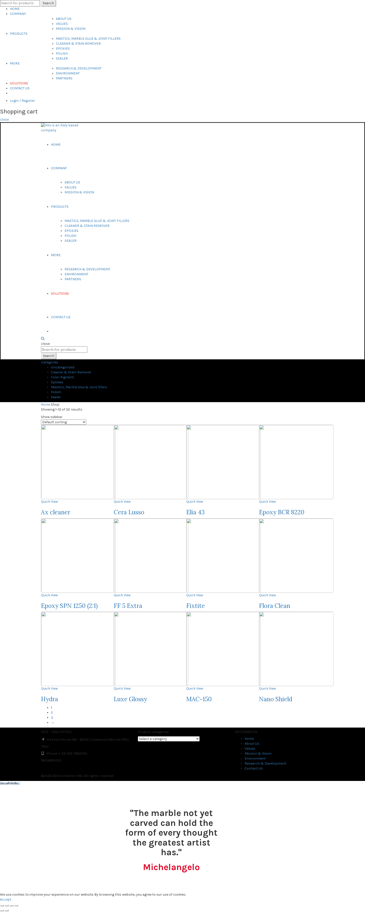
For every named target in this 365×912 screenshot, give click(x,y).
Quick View (49, 501)
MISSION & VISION (70, 29)
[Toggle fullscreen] (11, 905)
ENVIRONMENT (68, 73)
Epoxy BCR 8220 (281, 512)
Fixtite (195, 606)
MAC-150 (199, 699)
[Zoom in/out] (16, 905)
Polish (56, 392)
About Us (252, 743)
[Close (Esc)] (2, 905)
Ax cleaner (55, 512)
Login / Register (22, 101)
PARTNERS (64, 78)
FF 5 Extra (128, 606)
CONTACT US (20, 88)
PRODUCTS (19, 34)
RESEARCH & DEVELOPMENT (79, 68)
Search (48, 3)
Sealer (56, 397)
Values (250, 748)
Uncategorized (62, 367)
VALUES (62, 24)
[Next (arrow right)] (7, 910)
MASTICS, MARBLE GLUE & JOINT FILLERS (88, 38)
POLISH (62, 53)
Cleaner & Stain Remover (71, 372)
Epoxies (57, 382)
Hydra (49, 699)
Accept (5, 899)
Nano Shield (275, 699)
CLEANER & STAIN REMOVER (78, 43)
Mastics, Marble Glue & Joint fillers (79, 387)
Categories (49, 362)
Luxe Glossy (130, 699)
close (4, 119)
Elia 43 (195, 512)
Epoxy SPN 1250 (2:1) (69, 606)
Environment (255, 758)
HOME (15, 9)
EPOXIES (63, 48)
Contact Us (254, 768)
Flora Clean (274, 606)
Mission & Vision (258, 753)
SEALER (62, 58)
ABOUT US (64, 19)
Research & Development (265, 763)
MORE (15, 63)
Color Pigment (62, 377)
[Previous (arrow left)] (2, 910)
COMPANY (18, 14)
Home (45, 404)
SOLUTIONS (19, 83)
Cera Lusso (129, 512)
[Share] (7, 905)
